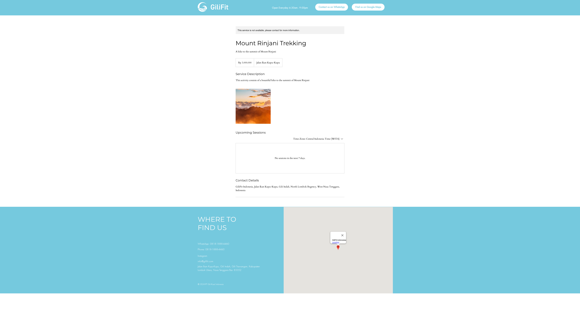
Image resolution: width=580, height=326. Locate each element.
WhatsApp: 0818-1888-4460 (213, 243)
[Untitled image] (253, 106)
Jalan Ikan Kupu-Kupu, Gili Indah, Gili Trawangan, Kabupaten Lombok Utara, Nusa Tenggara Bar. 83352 (229, 268)
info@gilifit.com (205, 261)
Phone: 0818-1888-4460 (211, 249)
